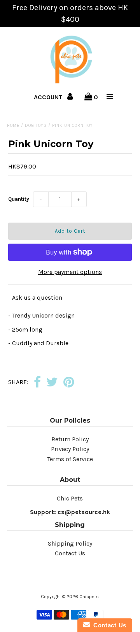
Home (13, 125)
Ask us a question (37, 297)
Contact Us (70, 553)
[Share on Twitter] (52, 383)
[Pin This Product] (68, 383)
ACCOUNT (49, 97)
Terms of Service (70, 459)
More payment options (70, 272)
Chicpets (89, 596)
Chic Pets (70, 498)
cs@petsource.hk (84, 512)
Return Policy (70, 439)
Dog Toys (36, 125)
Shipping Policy (70, 543)
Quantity (18, 199)
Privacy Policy (70, 449)
